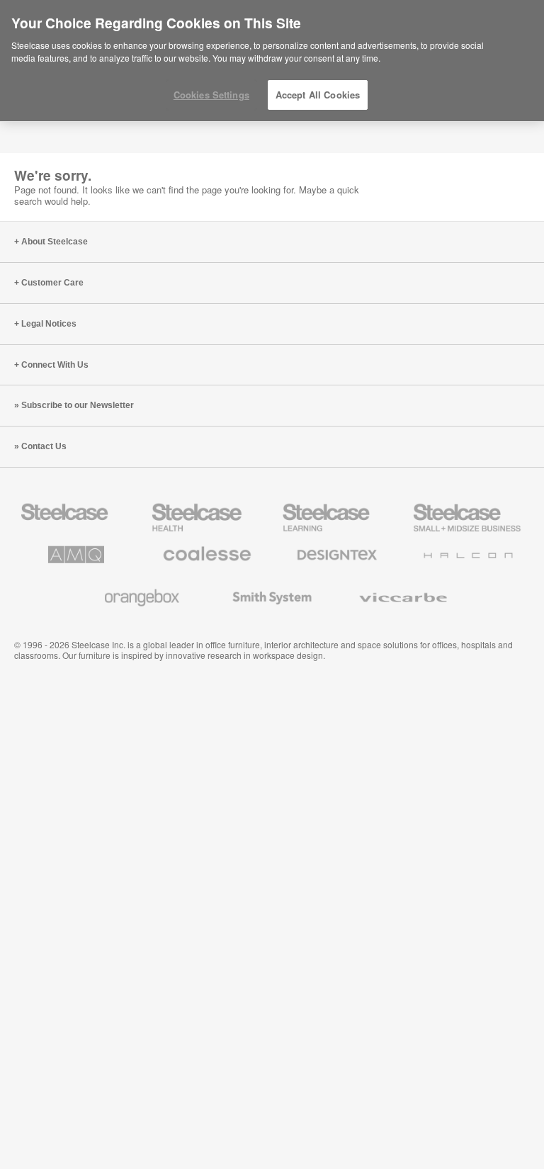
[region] (272, 61)
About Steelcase (54, 242)
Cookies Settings (211, 94)
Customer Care (52, 283)
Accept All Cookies (318, 94)
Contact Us (44, 446)
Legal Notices (48, 324)
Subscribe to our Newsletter (77, 405)
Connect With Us (55, 365)
